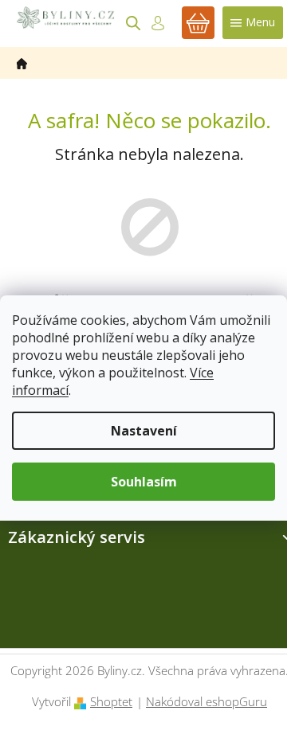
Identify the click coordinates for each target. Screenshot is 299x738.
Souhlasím (144, 481)
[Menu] (252, 22)
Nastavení (144, 430)
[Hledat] (133, 23)
